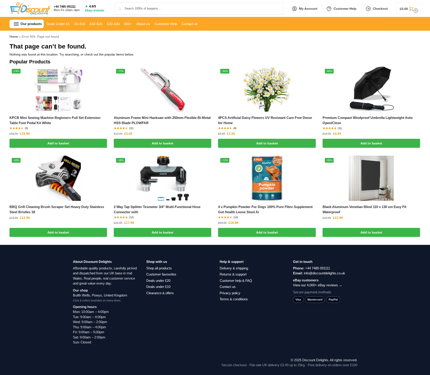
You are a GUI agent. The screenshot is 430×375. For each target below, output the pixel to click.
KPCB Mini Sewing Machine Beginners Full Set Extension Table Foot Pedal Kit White (54, 120)
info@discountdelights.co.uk (324, 273)
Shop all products (159, 268)
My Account (308, 8)
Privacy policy (230, 293)
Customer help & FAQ (236, 280)
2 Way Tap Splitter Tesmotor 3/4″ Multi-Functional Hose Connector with (157, 209)
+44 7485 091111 (65, 6)
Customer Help (345, 8)
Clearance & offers (160, 293)
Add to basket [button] (58, 143)
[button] (408, 8)
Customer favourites (161, 274)
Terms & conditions (234, 299)
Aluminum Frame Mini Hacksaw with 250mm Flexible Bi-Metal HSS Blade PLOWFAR (162, 120)
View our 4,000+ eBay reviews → (317, 285)
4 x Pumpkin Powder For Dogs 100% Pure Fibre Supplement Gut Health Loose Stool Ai (265, 209)
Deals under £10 (158, 287)
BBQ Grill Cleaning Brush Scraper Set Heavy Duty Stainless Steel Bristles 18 (56, 209)
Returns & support (233, 274)
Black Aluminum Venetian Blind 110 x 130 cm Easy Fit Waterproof (364, 209)
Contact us (228, 287)
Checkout (380, 8)
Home (13, 36)
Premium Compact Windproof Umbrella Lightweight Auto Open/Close (368, 120)
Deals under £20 (158, 280)
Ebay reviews (94, 10)
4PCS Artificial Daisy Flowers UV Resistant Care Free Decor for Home (265, 120)
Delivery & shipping (234, 268)
